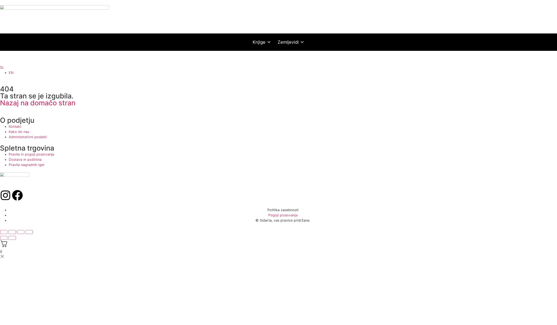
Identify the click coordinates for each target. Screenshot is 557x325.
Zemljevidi (288, 42)
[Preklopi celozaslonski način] (12, 232)
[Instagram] (5, 195)
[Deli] (20, 232)
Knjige (259, 42)
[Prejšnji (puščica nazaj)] (3, 238)
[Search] (275, 60)
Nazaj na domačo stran (37, 103)
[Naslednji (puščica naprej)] (12, 238)
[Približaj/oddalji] (3, 232)
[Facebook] (17, 195)
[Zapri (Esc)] (29, 232)
